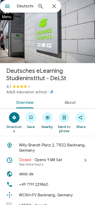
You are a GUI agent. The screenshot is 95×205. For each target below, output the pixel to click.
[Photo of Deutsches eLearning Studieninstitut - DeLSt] (47, 31)
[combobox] (25, 6)
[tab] (24, 102)
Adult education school (26, 92)
